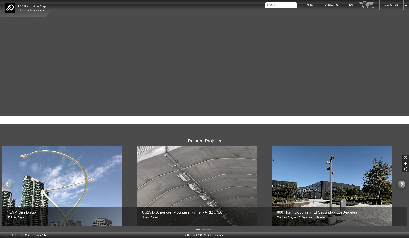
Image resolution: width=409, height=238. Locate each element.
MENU (310, 5)
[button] (406, 5)
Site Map (25, 235)
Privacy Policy (40, 235)
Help (6, 235)
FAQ (14, 235)
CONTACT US (332, 5)
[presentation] (7, 184)
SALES (353, 5)
